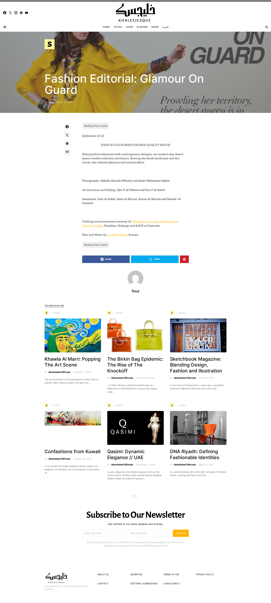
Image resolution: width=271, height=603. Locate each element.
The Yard (153, 221)
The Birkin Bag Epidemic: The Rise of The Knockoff (135, 365)
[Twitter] (10, 12)
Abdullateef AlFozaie (59, 372)
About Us (103, 574)
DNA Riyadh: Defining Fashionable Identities (194, 454)
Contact (103, 583)
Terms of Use (171, 574)
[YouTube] (26, 12)
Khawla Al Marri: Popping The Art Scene (73, 362)
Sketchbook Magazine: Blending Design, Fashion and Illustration (196, 365)
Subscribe (180, 533)
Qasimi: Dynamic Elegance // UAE (126, 454)
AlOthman (139, 221)
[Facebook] (4, 12)
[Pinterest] (21, 12)
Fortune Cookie (92, 225)
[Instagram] (15, 12)
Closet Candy (169, 221)
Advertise (136, 574)
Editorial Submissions (144, 583)
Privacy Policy (205, 574)
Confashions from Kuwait (73, 451)
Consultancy (171, 583)
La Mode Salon (117, 235)
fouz (50, 102)
